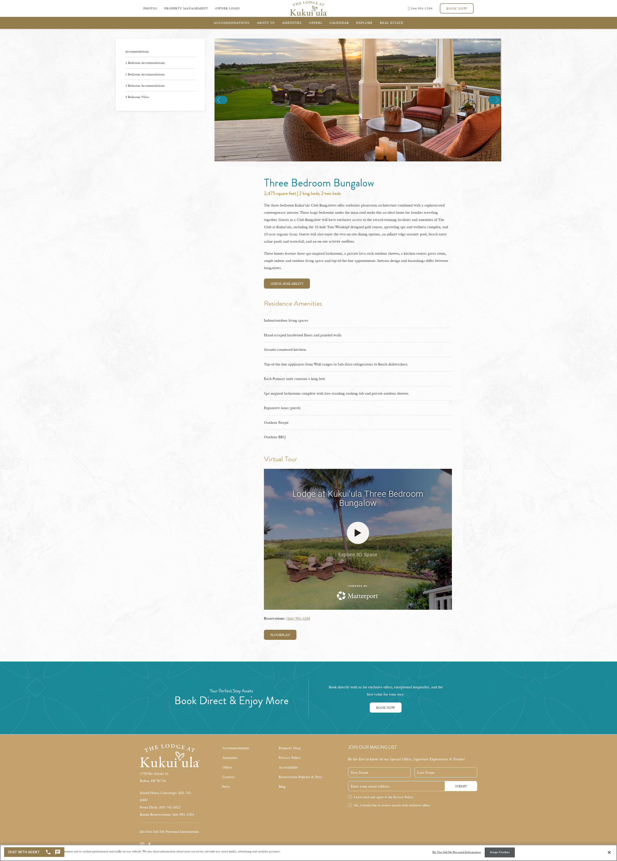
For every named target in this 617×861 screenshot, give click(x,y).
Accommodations (137, 51)
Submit (461, 786)
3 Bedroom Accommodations (145, 85)
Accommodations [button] (232, 23)
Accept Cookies (500, 852)
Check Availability (286, 283)
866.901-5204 (422, 8)
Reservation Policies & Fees (300, 777)
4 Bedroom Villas (137, 97)
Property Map (290, 748)
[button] (221, 100)
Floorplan (280, 635)
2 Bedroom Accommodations (145, 74)
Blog (282, 786)
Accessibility (288, 767)
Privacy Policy (290, 757)
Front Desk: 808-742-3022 (160, 807)
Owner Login (227, 8)
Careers (228, 777)
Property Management (186, 8)
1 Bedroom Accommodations (145, 63)
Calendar (339, 23)
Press (226, 786)
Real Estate (391, 23)
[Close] (609, 852)
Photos (150, 8)
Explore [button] (364, 23)
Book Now (456, 8)
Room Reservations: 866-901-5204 (167, 814)
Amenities (230, 757)
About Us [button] (266, 23)
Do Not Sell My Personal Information (456, 852)
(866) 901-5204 (298, 618)
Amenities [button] (292, 23)
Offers (315, 23)
